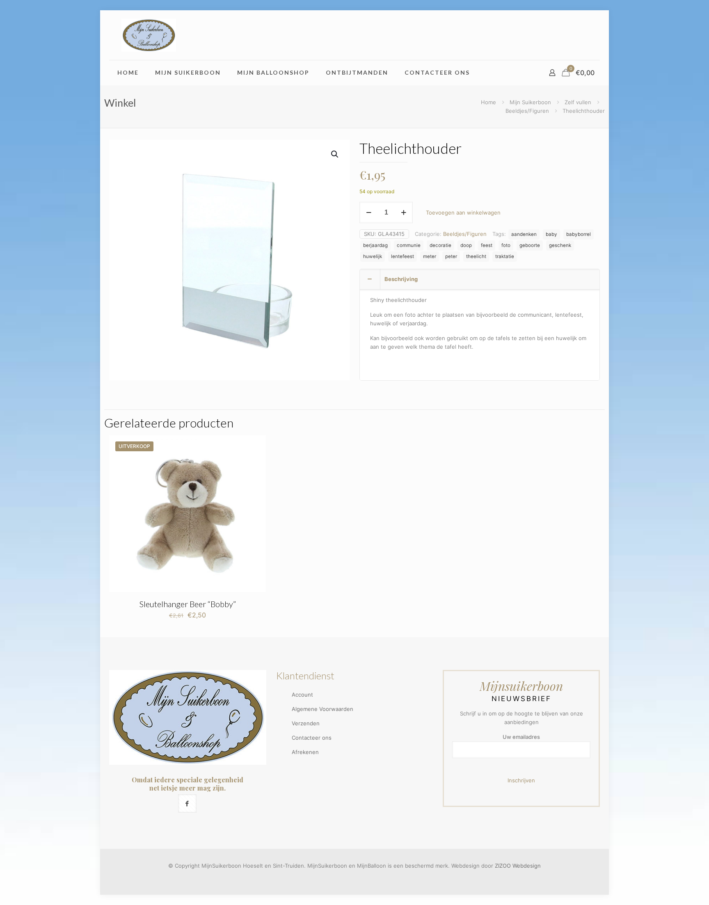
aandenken (524, 234)
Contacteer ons (312, 737)
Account (302, 694)
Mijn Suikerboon (530, 102)
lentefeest (402, 256)
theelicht (476, 256)
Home (488, 102)
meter (429, 256)
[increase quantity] (403, 212)
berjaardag (375, 245)
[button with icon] (187, 803)
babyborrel (578, 234)
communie (409, 245)
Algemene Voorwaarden (322, 709)
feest (486, 245)
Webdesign (526, 865)
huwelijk (372, 256)
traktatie (504, 256)
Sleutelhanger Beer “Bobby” (188, 604)
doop (466, 245)
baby (551, 234)
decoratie (440, 245)
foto (505, 245)
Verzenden (306, 723)
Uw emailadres (521, 737)
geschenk (560, 245)
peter (451, 256)
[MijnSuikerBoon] (148, 35)
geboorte (529, 245)
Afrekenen (305, 752)
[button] (335, 154)
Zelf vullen (578, 102)
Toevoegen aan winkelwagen (463, 212)
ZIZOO (503, 865)
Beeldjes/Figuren (527, 110)
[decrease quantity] (368, 212)
